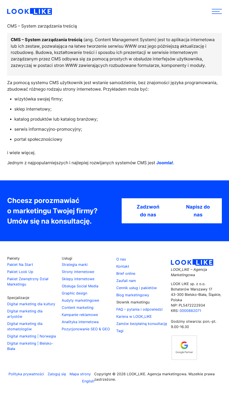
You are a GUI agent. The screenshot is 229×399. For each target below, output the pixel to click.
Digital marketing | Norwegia (31, 336)
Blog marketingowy (132, 295)
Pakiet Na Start (20, 264)
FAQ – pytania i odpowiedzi (139, 309)
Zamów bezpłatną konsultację (141, 323)
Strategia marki (75, 264)
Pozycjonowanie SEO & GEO (86, 329)
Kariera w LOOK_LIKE (134, 316)
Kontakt (122, 266)
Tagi (119, 331)
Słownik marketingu (133, 302)
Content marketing (77, 307)
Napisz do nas (198, 211)
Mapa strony (80, 374)
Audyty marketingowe (80, 300)
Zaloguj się (57, 374)
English (88, 381)
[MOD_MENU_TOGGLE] (217, 11)
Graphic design (74, 293)
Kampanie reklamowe (80, 314)
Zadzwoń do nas (148, 211)
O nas (121, 259)
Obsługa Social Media (80, 286)
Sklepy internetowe (78, 279)
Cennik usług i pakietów (136, 288)
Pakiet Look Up (20, 271)
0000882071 (190, 310)
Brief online (125, 273)
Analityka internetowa (80, 322)
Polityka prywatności (26, 374)
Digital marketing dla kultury (31, 304)
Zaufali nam (126, 280)
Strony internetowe (78, 271)
